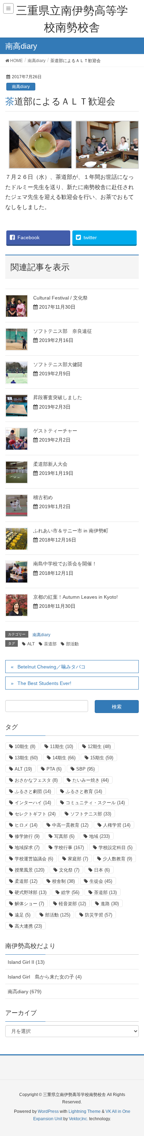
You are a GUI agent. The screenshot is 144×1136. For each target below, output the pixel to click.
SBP (85, 769)
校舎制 (63, 881)
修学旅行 (27, 836)
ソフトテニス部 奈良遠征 (62, 331)
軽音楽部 (72, 903)
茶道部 (50, 643)
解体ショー (29, 903)
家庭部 (78, 858)
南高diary (21, 86)
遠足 (22, 914)
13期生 (26, 757)
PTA (54, 769)
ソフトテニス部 (90, 813)
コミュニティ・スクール (95, 802)
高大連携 (28, 926)
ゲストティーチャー (55, 430)
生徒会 (100, 881)
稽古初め (43, 497)
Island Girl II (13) (26, 962)
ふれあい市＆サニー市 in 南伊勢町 (70, 530)
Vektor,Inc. (78, 1118)
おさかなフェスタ (36, 780)
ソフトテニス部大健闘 (57, 364)
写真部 (64, 836)
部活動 (72, 643)
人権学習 (116, 825)
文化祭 (69, 870)
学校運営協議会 (34, 858)
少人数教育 (117, 858)
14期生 (63, 757)
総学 (70, 892)
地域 (99, 836)
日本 (102, 870)
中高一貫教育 (70, 825)
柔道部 (26, 881)
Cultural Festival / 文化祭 (60, 298)
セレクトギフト (35, 813)
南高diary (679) (25, 991)
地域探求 (27, 847)
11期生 (61, 746)
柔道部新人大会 (50, 464)
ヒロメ (26, 825)
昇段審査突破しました (57, 397)
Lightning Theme (85, 1111)
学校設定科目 (115, 847)
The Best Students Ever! (44, 683)
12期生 (99, 746)
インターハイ (33, 802)
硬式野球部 (30, 892)
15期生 (101, 757)
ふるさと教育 (84, 791)
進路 (110, 903)
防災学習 (98, 914)
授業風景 (29, 870)
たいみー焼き (90, 780)
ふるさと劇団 (33, 791)
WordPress (48, 1111)
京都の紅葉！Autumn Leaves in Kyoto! (75, 597)
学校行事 (69, 847)
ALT (31, 643)
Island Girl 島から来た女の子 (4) (45, 977)
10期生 (25, 746)
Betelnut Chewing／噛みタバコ (51, 667)
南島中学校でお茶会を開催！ (65, 563)
